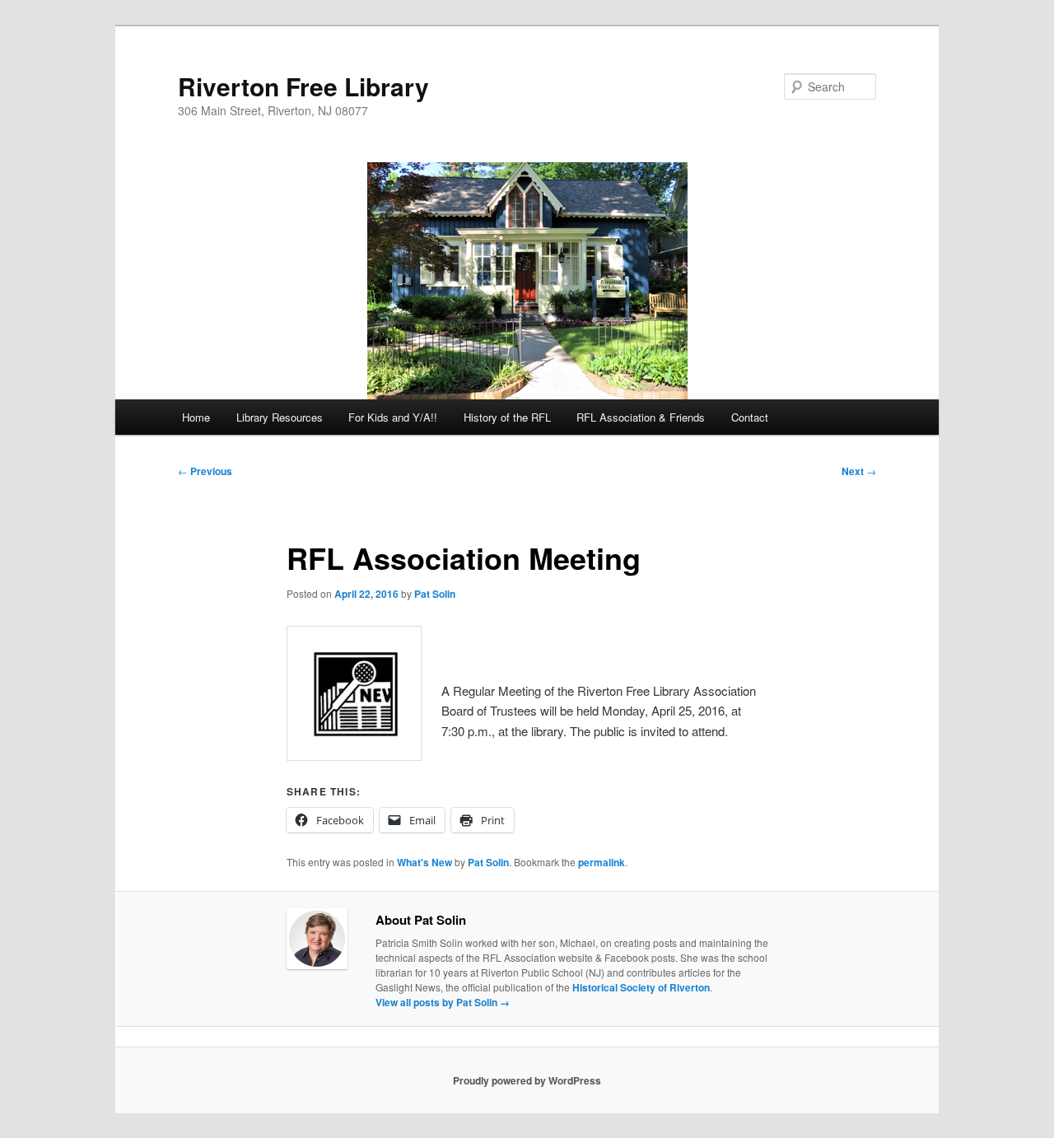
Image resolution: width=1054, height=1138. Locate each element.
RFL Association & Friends (640, 417)
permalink (601, 862)
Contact (749, 417)
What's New (424, 862)
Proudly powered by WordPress (527, 1080)
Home (196, 417)
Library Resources (279, 417)
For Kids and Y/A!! (392, 417)
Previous (205, 471)
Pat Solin (434, 593)
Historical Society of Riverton (641, 987)
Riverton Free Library (303, 86)
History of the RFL (507, 417)
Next (859, 471)
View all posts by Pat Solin (442, 1002)
